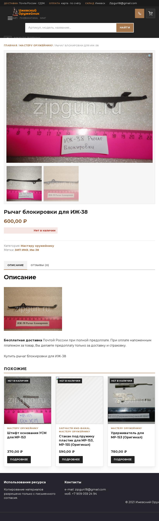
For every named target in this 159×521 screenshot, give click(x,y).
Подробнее (19, 459)
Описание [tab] (15, 265)
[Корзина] (150, 13)
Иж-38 (34, 250)
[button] (150, 56)
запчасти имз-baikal (74, 428)
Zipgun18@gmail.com (123, 3)
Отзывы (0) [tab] (40, 265)
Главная (10, 45)
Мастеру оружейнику (36, 45)
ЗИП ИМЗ (21, 250)
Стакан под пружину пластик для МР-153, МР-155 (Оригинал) (76, 440)
